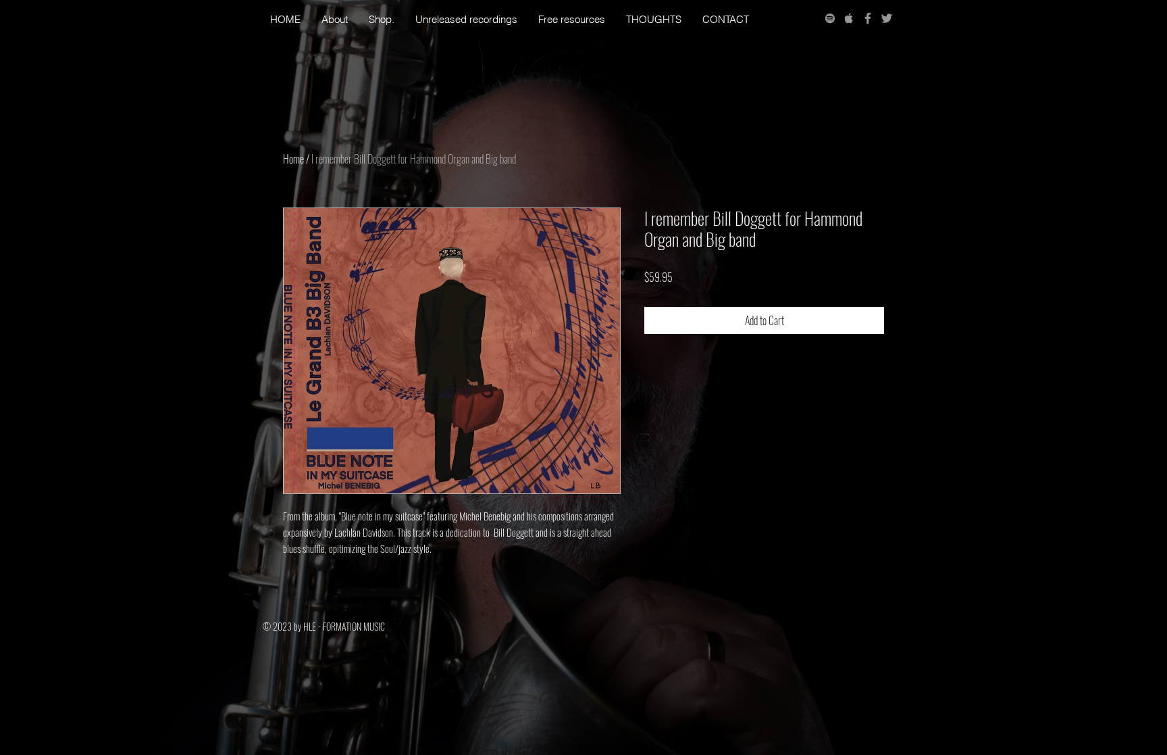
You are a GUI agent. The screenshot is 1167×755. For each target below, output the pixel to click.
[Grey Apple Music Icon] (848, 18)
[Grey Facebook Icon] (867, 18)
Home (293, 159)
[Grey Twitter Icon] (886, 18)
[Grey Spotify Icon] (830, 18)
